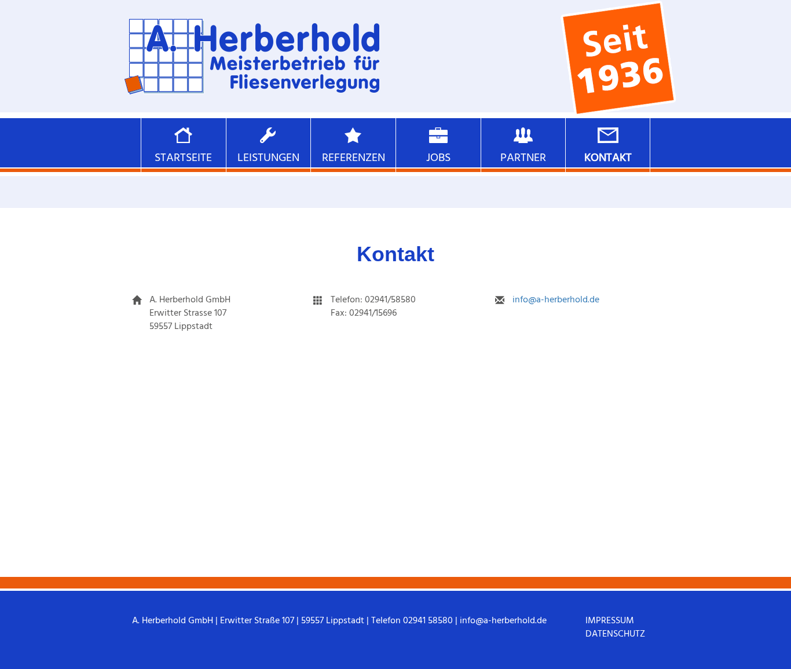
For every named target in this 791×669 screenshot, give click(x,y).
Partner (523, 157)
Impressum (609, 620)
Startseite (183, 157)
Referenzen (353, 157)
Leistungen (268, 157)
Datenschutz (615, 633)
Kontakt (608, 157)
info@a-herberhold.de (555, 299)
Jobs (438, 157)
